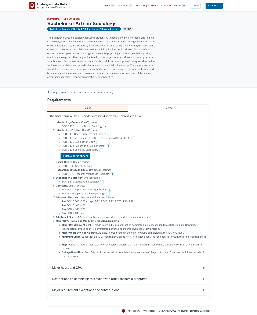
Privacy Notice (149, 310)
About (107, 5)
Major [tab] (87, 108)
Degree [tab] (169, 108)
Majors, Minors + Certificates (157, 5)
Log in (196, 5)
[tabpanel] (128, 205)
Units (137, 5)
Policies (177, 5)
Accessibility (134, 310)
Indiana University (201, 310)
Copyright (164, 310)
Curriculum (122, 5)
